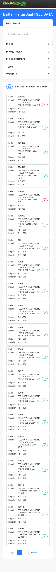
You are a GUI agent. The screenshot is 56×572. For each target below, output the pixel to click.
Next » (34, 552)
